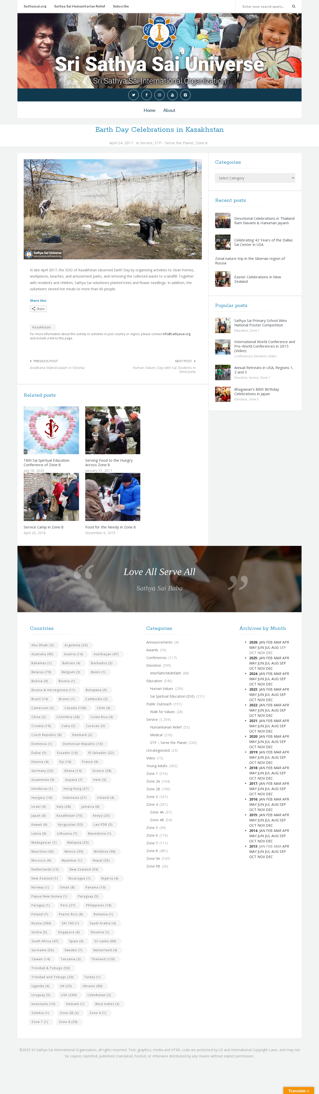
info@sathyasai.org (177, 334)
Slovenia (99, 932)
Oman (67, 887)
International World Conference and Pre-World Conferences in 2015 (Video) (264, 346)
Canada (75, 708)
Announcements (159, 642)
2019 (253, 752)
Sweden (73, 950)
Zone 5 (254, 399)
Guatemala (42, 780)
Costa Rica (101, 717)
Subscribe (121, 6)
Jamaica (90, 806)
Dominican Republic (83, 744)
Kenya (101, 815)
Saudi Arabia (103, 923)
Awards (152, 650)
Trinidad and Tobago (52, 977)
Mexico (74, 851)
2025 (253, 658)
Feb (269, 642)
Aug (275, 647)
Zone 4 (152, 804)
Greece (101, 771)
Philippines (98, 905)
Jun (261, 647)
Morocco (41, 860)
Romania (103, 914)
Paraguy (40, 905)
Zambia (40, 1013)
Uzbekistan (99, 995)
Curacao (95, 726)
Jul (267, 647)
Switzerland (105, 950)
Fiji (65, 762)
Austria (73, 654)
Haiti (99, 780)
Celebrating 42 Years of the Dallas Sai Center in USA (263, 242)
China (38, 717)
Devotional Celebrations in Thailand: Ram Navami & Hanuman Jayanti (264, 220)
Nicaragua (79, 878)
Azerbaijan (106, 654)
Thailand (103, 959)
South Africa (45, 941)
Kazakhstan (41, 327)
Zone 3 (152, 796)
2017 (253, 783)
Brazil (39, 699)
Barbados (101, 663)
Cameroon (42, 708)
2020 (253, 736)
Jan (262, 642)
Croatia (41, 726)
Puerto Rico (71, 914)
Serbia (39, 932)
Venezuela (43, 1004)
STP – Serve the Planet (168, 742)
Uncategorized (158, 750)
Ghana (73, 771)
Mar (277, 642)
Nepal (101, 860)
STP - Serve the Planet (174, 142)
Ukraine (92, 986)
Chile (103, 708)
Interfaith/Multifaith (165, 673)
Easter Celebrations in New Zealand (257, 279)
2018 (253, 767)
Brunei (67, 699)
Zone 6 (97, 1013)
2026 (253, 642)
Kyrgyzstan (70, 824)
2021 (253, 720)
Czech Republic (46, 735)
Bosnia (67, 681)
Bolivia (39, 681)
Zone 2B (69, 1013)
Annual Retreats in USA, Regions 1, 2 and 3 (264, 369)
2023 (253, 689)
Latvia (38, 833)
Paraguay (88, 896)
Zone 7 (39, 1022)
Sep (283, 663)
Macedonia (99, 833)
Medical (156, 734)
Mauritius (42, 851)
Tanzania (71, 959)
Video (272, 356)
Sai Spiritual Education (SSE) (172, 696)
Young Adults (156, 765)
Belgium (71, 672)
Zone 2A (153, 781)
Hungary (41, 798)
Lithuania (67, 833)
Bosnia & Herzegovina (53, 690)
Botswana (96, 690)
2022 (253, 705)
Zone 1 (255, 330)
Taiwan (40, 959)
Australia (42, 654)
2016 (253, 799)
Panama (95, 887)
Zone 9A (153, 858)
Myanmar (72, 860)
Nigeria (109, 878)
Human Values (161, 688)
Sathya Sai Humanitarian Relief (79, 6)
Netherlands (45, 869)
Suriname (42, 950)
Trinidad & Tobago (50, 968)
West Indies (107, 1004)
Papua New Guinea (49, 896)
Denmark (82, 735)
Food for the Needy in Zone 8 (110, 526)
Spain (76, 941)
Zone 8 (202, 142)
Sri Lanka (105, 941)
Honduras (42, 789)
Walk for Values (162, 711)
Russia (41, 923)
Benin (98, 672)
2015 (253, 814)
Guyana (73, 780)
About (169, 110)
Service (146, 142)
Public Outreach (159, 704)
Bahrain (71, 663)
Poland (39, 914)
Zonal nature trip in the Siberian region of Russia (250, 260)
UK (66, 986)
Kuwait (39, 824)
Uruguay (40, 995)
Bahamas (41, 663)
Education (241, 330)
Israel (38, 806)
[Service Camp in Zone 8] (63, 497)
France (90, 762)
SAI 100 (70, 923)
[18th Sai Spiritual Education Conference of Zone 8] (63, 430)
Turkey (92, 977)
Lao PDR (103, 824)
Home (150, 110)
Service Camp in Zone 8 (44, 526)
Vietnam (75, 1004)
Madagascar (44, 842)
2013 (253, 846)
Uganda (40, 986)
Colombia (68, 717)
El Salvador (101, 753)
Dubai (38, 753)
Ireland (105, 798)
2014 (253, 830)
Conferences (243, 356)
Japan (38, 815)
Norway (40, 887)
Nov (261, 668)
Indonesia (74, 798)
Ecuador (67, 753)
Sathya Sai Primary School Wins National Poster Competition (260, 322)
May (253, 647)
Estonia (40, 762)
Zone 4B (157, 819)
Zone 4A (157, 812)
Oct (252, 668)
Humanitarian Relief (166, 727)
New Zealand (84, 869)
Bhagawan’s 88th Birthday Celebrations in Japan (256, 391)
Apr (285, 642)
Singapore (69, 932)
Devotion (260, 356)
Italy (64, 806)
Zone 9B (153, 866)
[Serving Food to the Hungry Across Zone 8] (124, 430)
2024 (253, 673)
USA (69, 995)
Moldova (104, 851)
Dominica (41, 744)
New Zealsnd (44, 878)
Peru (68, 905)
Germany (42, 771)
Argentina (76, 645)
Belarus (41, 672)
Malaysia (78, 842)
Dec (269, 668)
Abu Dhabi (42, 645)
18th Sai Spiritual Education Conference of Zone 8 (47, 462)
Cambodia (96, 699)
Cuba (68, 726)
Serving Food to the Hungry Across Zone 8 (109, 462)
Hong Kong (76, 789)
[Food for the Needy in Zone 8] (124, 497)
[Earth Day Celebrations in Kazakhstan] (113, 209)
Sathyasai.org (35, 6)
